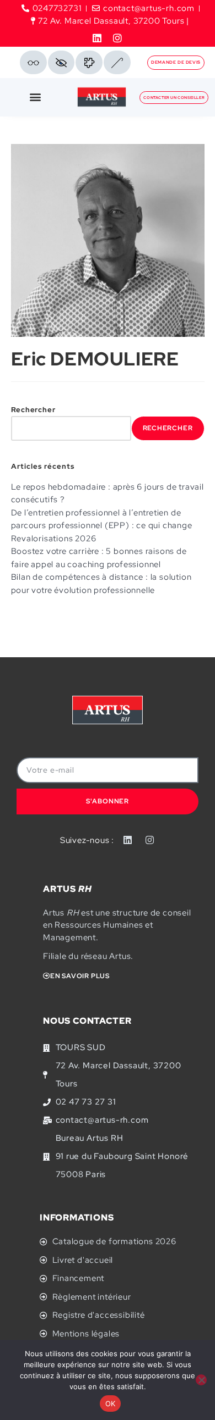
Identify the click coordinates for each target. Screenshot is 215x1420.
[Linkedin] (98, 38)
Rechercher (33, 409)
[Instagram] (117, 38)
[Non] (201, 1379)
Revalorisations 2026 (53, 538)
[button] (35, 97)
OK (110, 1403)
